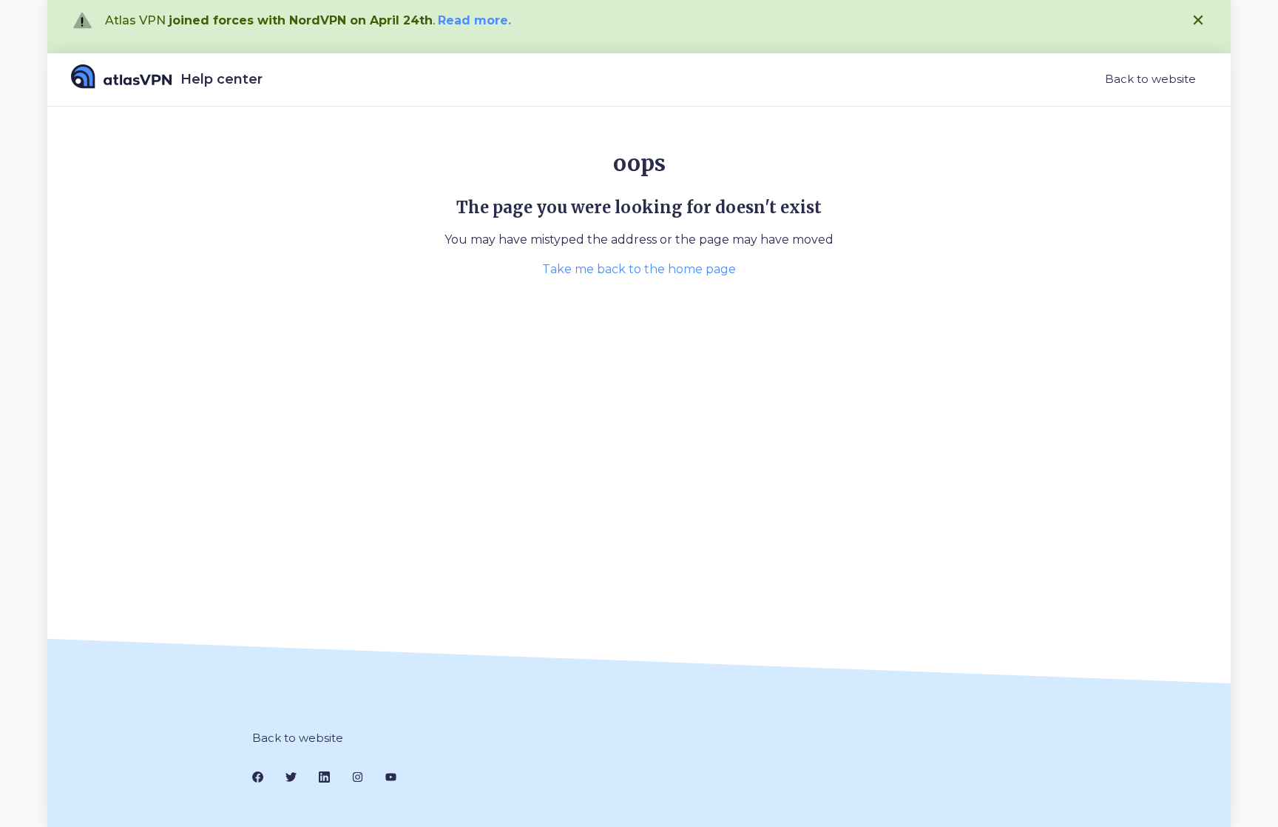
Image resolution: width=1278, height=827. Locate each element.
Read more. (474, 20)
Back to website (1150, 79)
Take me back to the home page (639, 269)
